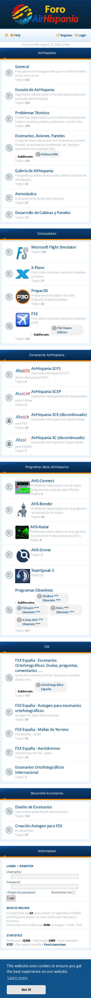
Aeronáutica (25, 193)
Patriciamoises (55, 945)
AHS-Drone (41, 549)
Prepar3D (39, 290)
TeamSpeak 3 (42, 570)
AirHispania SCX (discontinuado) (59, 414)
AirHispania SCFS (46, 368)
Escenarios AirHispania (46, 355)
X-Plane (37, 267)
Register (26, 866)
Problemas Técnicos (32, 112)
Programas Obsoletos (34, 590)
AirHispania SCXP (46, 391)
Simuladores (46, 233)
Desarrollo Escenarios (47, 793)
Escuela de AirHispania (34, 89)
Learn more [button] (17, 977)
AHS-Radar (39, 526)
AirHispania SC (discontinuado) (57, 437)
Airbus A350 (49, 154)
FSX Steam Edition (64, 330)
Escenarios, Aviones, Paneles (40, 135)
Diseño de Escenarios (33, 807)
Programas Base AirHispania (47, 467)
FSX (34, 313)
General (22, 66)
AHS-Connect (42, 480)
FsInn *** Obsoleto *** (65, 610)
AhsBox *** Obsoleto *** (51, 598)
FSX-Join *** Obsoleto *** (31, 610)
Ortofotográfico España (52, 687)
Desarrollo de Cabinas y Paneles (42, 212)
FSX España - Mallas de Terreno (42, 729)
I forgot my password (21, 892)
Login (11, 866)
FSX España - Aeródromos (37, 748)
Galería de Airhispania (34, 170)
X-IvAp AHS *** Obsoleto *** (32, 622)
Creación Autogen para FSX (38, 825)
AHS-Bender (41, 503)
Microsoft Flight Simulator (53, 247)
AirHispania (47, 53)
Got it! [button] (26, 989)
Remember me (61, 892)
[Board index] (46, 14)
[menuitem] (15, 35)
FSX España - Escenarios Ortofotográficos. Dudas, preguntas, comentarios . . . (46, 665)
